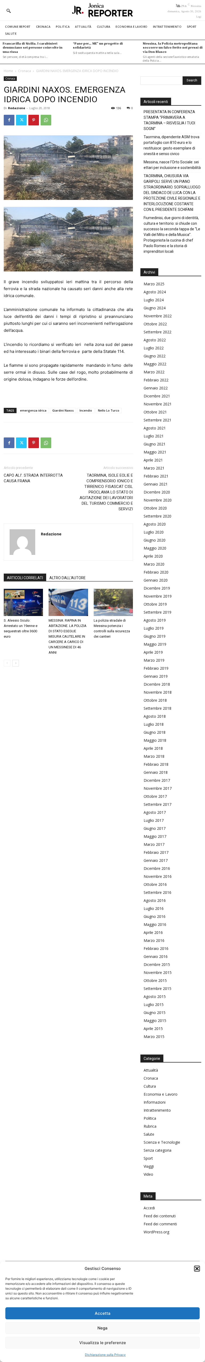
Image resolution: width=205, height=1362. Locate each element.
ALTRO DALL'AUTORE (67, 578)
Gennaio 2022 (156, 387)
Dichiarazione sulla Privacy (105, 1355)
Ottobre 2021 (155, 411)
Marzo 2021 (154, 468)
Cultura (150, 1086)
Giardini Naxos (63, 410)
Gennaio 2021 (156, 484)
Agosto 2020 (155, 524)
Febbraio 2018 (156, 764)
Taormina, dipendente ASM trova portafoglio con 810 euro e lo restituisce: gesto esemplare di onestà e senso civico (171, 145)
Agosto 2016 (155, 900)
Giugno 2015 (154, 1012)
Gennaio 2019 (156, 676)
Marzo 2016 (154, 940)
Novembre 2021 (158, 403)
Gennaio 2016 (156, 956)
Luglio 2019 (154, 628)
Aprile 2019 (153, 652)
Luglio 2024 (154, 299)
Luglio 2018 (154, 724)
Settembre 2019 (157, 612)
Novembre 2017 (158, 788)
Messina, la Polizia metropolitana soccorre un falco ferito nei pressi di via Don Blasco (173, 47)
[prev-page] (7, 663)
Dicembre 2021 (157, 395)
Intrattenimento (157, 1110)
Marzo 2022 (154, 371)
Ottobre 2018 (155, 700)
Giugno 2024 (154, 307)
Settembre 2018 (157, 708)
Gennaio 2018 (156, 772)
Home (8, 71)
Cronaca (24, 71)
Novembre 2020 (158, 500)
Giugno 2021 (154, 444)
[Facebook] (9, 120)
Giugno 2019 (154, 636)
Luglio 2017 (154, 820)
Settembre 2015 (157, 988)
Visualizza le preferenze (102, 1342)
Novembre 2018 (158, 692)
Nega (102, 1328)
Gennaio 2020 (156, 580)
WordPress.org (156, 1231)
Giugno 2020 (154, 540)
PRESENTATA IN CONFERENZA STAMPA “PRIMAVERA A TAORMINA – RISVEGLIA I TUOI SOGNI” (169, 120)
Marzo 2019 (154, 660)
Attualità (151, 1070)
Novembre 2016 (158, 876)
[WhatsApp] (46, 120)
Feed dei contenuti (160, 1215)
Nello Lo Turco (108, 410)
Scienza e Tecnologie (162, 1142)
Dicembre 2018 (157, 684)
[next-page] (15, 663)
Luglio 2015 (154, 1004)
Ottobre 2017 (155, 796)
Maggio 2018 (155, 740)
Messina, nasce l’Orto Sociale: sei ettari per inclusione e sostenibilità (172, 165)
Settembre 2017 (157, 804)
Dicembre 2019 (157, 588)
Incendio (86, 410)
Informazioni (154, 1102)
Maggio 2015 (155, 1020)
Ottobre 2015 (155, 980)
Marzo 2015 (154, 1036)
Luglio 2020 (154, 532)
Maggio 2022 (155, 363)
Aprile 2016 (153, 932)
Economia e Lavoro (161, 1094)
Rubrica (150, 1126)
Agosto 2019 (155, 620)
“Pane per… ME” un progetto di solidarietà (98, 45)
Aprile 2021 (153, 460)
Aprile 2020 (153, 556)
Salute (149, 1134)
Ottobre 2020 (155, 508)
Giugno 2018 (154, 732)
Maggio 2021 (155, 452)
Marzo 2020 (154, 564)
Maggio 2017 (155, 836)
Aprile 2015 (153, 1028)
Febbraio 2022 (156, 379)
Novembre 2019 (158, 596)
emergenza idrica (33, 410)
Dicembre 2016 (157, 868)
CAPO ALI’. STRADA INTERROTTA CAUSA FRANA (33, 478)
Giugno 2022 (154, 355)
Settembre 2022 (157, 331)
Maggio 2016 (155, 924)
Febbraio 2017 (156, 852)
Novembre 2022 (158, 315)
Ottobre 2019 (155, 604)
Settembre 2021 (157, 420)
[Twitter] (21, 120)
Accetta (103, 1313)
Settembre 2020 (157, 516)
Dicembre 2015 (157, 964)
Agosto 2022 (155, 339)
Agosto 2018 (155, 716)
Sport (148, 1158)
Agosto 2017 (155, 812)
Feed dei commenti (160, 1223)
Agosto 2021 (155, 428)
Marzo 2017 (154, 844)
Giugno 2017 (154, 828)
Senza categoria (157, 1150)
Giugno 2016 (154, 916)
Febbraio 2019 (156, 668)
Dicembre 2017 (157, 780)
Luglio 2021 (154, 436)
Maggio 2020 (155, 548)
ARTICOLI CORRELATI (25, 578)
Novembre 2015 (158, 972)
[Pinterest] (33, 120)
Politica (150, 1118)
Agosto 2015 (155, 996)
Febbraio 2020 (156, 572)
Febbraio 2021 (156, 476)
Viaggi (149, 1166)
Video (148, 1174)
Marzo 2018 (154, 756)
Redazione (16, 108)
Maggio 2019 (155, 644)
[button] (197, 1268)
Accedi (149, 1207)
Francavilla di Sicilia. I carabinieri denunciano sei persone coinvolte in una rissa (32, 47)
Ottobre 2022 (155, 323)
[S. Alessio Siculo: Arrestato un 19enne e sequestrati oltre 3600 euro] (23, 602)
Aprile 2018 (153, 748)
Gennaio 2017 (156, 860)
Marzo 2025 (154, 283)
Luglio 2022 (154, 347)
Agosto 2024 (155, 291)
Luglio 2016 (154, 908)
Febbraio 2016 (156, 948)
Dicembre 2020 (157, 492)
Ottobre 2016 (155, 884)
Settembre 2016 (157, 892)
